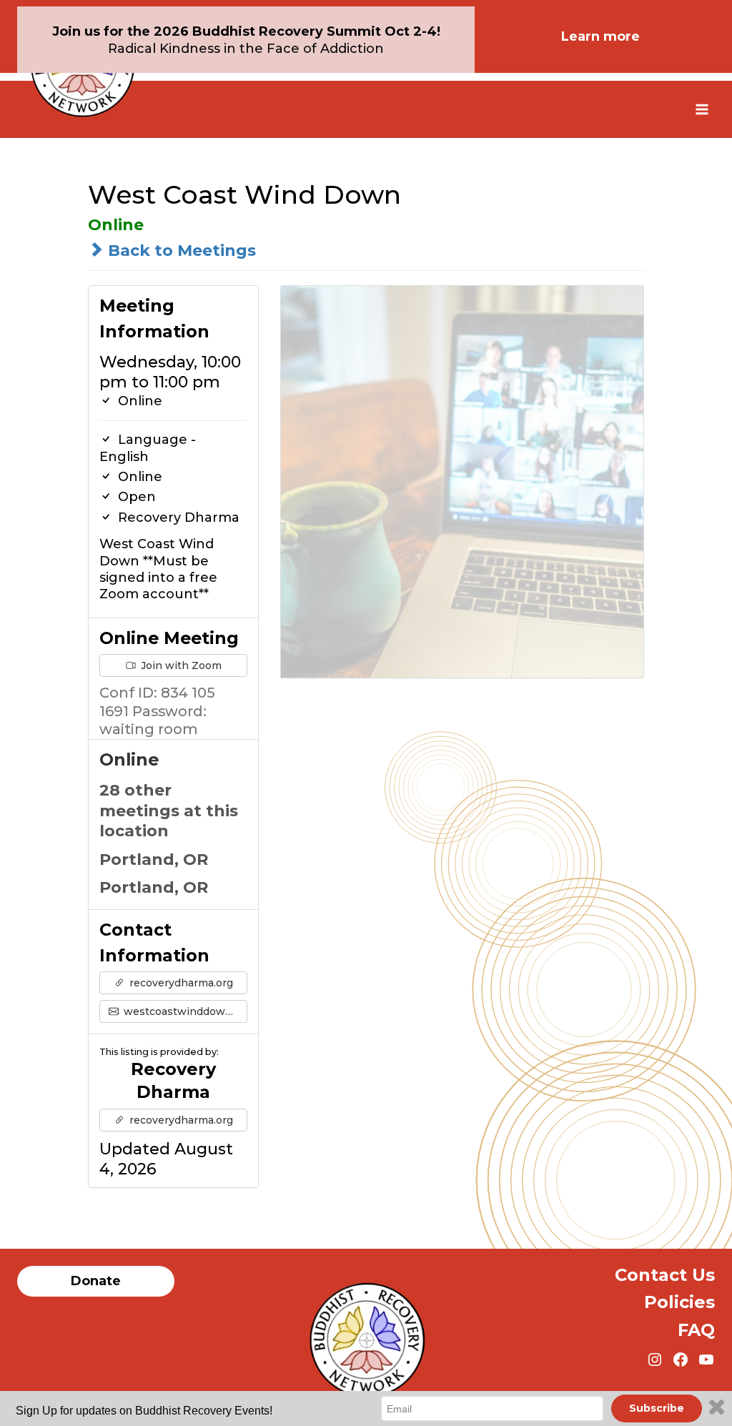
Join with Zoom (180, 665)
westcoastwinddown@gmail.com (184, 1011)
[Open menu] (701, 109)
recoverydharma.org (180, 982)
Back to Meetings (180, 250)
